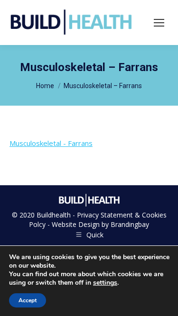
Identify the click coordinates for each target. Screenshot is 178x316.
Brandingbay (130, 224)
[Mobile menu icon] (159, 22)
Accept (28, 300)
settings (105, 283)
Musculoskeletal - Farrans (51, 143)
